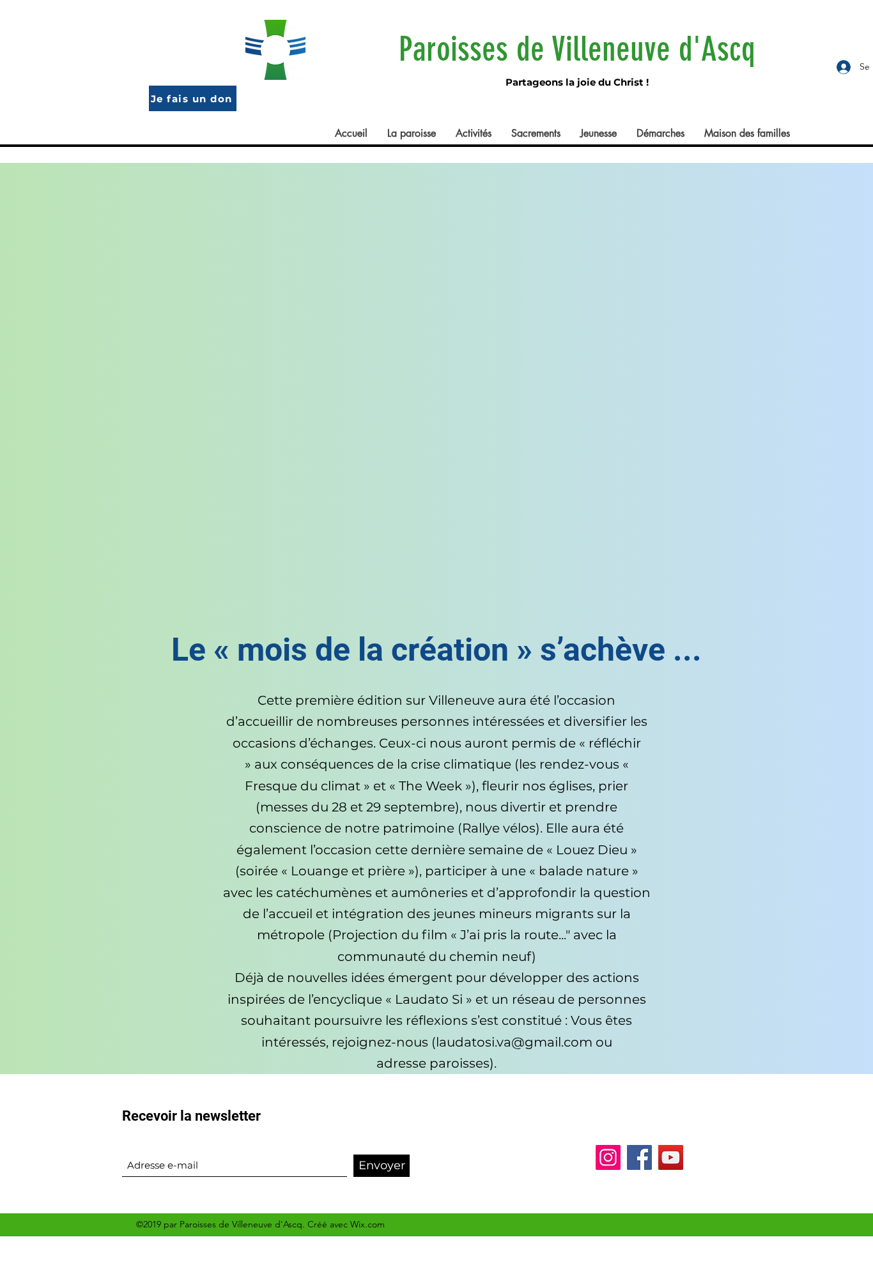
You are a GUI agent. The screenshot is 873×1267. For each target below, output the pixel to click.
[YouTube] (670, 1157)
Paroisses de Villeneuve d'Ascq (577, 49)
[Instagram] (608, 1157)
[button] (411, 133)
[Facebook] (639, 1157)
